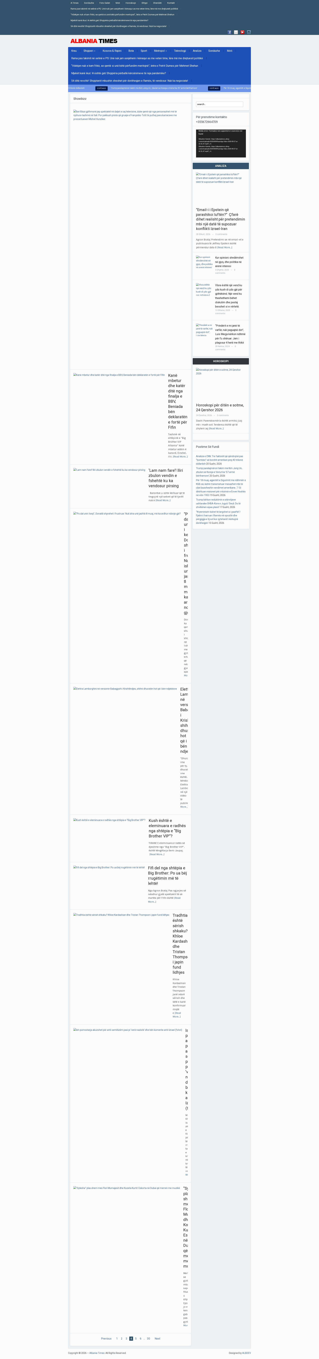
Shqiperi (86, 52)
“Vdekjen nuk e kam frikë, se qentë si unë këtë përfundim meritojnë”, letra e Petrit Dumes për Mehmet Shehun (122, 14)
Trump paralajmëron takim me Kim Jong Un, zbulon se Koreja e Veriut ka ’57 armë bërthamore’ (126, 88)
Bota (131, 50)
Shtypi (145, 3)
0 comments (221, 234)
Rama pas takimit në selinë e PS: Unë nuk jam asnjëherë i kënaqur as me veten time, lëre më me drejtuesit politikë (124, 8)
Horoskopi (131, 3)
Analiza (197, 50)
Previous (106, 1338)
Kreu (74, 50)
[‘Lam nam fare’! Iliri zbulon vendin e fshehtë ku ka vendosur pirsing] (109, 469)
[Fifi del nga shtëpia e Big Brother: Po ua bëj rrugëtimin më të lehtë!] (109, 867)
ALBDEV (246, 1353)
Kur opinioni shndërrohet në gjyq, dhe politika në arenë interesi (229, 262)
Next (157, 1338)
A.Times (74, 3)
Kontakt (171, 3)
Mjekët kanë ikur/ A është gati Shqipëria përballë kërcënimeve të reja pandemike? (109, 20)
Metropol (158, 52)
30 (148, 1338)
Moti (118, 3)
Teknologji (180, 50)
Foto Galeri (105, 3)
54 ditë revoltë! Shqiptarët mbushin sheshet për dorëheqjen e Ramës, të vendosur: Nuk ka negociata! (118, 26)
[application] (221, 144)
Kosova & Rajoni (112, 50)
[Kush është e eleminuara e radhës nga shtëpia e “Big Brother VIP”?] (109, 820)
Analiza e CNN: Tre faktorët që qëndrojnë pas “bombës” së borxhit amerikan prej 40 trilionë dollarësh (219, 460)
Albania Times (97, 1353)
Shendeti (157, 3)
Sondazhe (89, 3)
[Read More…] (180, 456)
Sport (144, 50)
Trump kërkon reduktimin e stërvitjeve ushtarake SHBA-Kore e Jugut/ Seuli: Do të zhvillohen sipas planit (218, 503)
